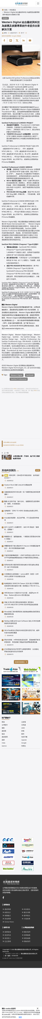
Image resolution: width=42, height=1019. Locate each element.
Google (23, 743)
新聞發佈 (8, 932)
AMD (23, 728)
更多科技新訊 (20, 662)
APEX (5, 33)
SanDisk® (29, 375)
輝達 (3, 722)
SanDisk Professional (18, 379)
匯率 (22, 734)
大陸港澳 (27, 919)
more (37, 470)
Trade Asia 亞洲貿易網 (15, 958)
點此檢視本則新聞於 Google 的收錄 (14, 445)
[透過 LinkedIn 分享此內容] (23, 40)
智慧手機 (24, 737)
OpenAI (24, 740)
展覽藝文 (8, 915)
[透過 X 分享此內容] (17, 40)
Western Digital (16, 375)
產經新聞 (5, 737)
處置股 (4, 731)
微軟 (3, 728)
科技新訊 (13, 10)
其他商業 (8, 919)
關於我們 (27, 932)
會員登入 (8, 938)
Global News (9, 922)
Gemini (4, 746)
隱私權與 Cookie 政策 (11, 953)
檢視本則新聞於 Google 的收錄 (11, 36)
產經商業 (8, 909)
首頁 (5, 10)
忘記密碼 (8, 941)
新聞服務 (27, 935)
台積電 (23, 722)
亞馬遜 (23, 725)
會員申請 (8, 935)
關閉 (20, 1017)
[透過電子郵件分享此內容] (30, 40)
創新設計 (8, 912)
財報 (22, 731)
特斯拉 (23, 746)
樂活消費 (27, 912)
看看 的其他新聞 (10, 442)
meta (3, 743)
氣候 (3, 734)
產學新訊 (27, 915)
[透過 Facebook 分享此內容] (4, 40)
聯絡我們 (27, 941)
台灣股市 (5, 725)
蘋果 (3, 740)
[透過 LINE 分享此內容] (10, 40)
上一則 (6, 453)
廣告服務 (27, 938)
